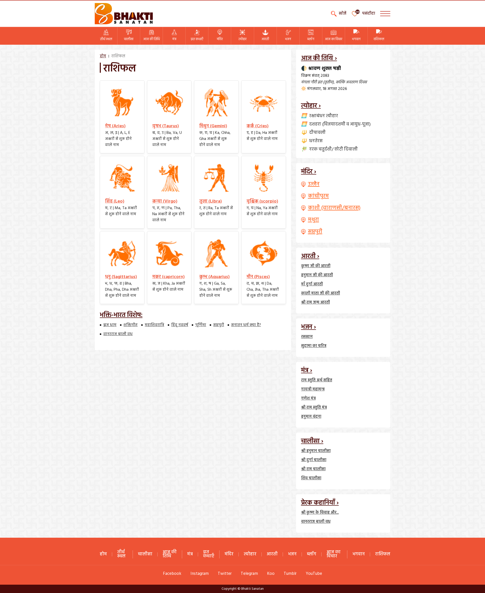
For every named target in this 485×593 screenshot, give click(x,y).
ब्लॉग (310, 39)
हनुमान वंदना (311, 416)
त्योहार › (311, 106)
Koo (271, 573)
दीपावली (317, 132)
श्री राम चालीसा (313, 469)
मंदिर (220, 39)
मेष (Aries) (115, 126)
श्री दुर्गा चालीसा (313, 460)
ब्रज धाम (109, 325)
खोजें (342, 13)
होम (103, 56)
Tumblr (290, 573)
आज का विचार (333, 39)
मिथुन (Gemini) (213, 126)
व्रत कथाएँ (197, 39)
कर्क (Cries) (258, 126)
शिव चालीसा (311, 478)
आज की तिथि (151, 39)
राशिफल (379, 39)
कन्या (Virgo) (164, 201)
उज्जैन (314, 184)
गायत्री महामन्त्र (313, 389)
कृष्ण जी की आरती (315, 266)
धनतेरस (316, 141)
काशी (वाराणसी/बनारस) (334, 208)
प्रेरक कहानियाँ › (320, 503)
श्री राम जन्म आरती (315, 302)
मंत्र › (306, 370)
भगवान (356, 39)
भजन (288, 39)
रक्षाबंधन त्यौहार (323, 116)
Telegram (249, 573)
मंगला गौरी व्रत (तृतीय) (317, 82)
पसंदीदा (368, 13)
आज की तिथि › (319, 58)
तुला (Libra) (210, 201)
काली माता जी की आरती (320, 293)
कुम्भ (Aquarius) (214, 277)
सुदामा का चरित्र (313, 346)
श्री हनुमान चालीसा (316, 451)
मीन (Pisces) (258, 277)
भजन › (308, 327)
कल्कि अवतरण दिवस (351, 82)
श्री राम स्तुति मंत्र (314, 407)
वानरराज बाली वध (118, 334)
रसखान (307, 337)
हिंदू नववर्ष (179, 325)
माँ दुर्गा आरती (312, 284)
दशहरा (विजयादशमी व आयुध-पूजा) (340, 124)
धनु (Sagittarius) (121, 277)
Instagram (199, 573)
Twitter (225, 573)
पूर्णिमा (200, 325)
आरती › (310, 256)
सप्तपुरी (218, 325)
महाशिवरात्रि (154, 325)
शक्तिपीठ (131, 325)
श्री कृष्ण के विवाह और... (320, 512)
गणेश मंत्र (308, 398)
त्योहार (242, 39)
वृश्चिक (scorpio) (262, 201)
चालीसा (128, 39)
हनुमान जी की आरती (317, 275)
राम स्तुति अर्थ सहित (316, 380)
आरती (265, 39)
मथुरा (313, 219)
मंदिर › (308, 172)
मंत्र (174, 39)
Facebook (172, 573)
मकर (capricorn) (168, 277)
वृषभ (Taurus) (165, 126)
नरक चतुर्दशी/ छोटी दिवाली (333, 149)
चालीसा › (312, 441)
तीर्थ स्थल (106, 39)
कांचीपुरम (318, 196)
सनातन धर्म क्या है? (246, 325)
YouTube (314, 573)
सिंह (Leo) (114, 201)
